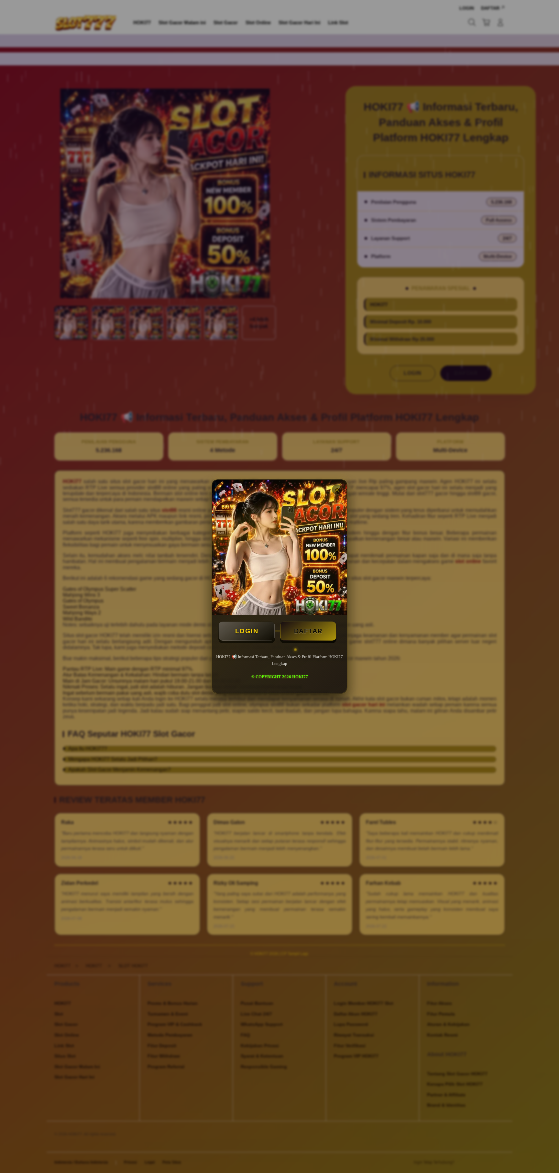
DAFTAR (308, 631)
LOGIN (246, 631)
